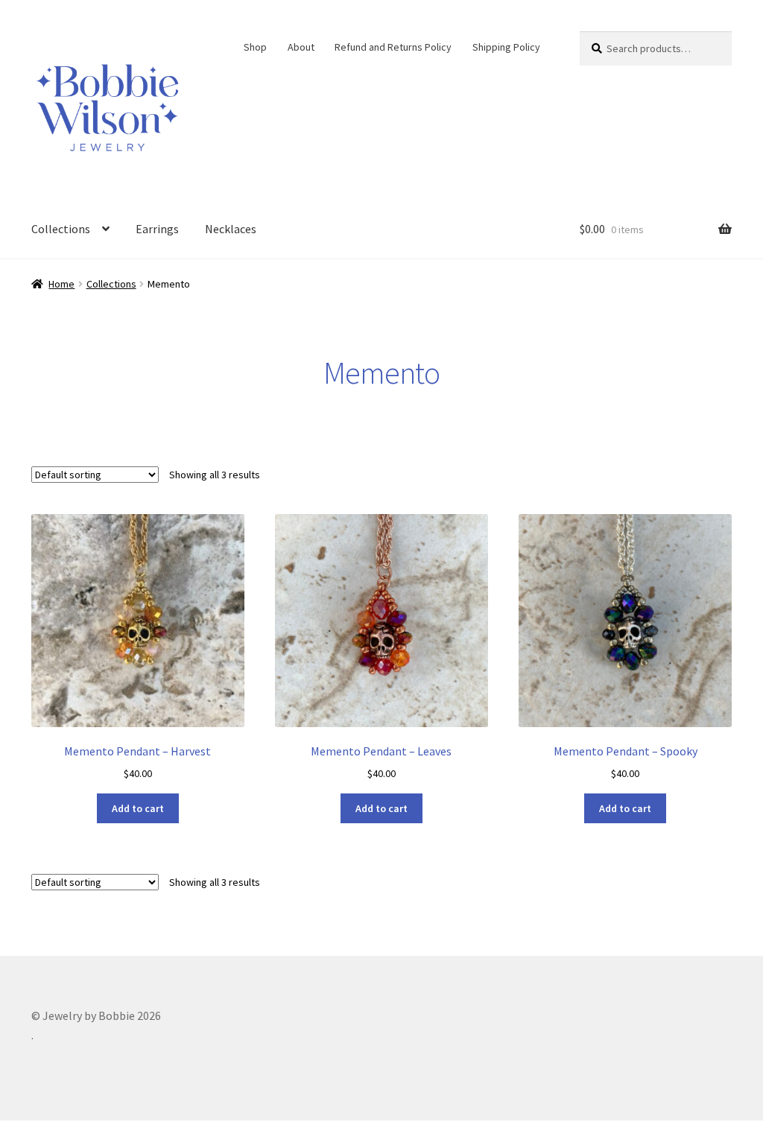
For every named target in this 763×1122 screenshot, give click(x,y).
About (301, 47)
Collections (60, 228)
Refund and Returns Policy (393, 47)
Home (61, 284)
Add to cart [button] (138, 808)
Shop (255, 47)
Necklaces (230, 228)
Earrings (157, 228)
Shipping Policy (506, 47)
